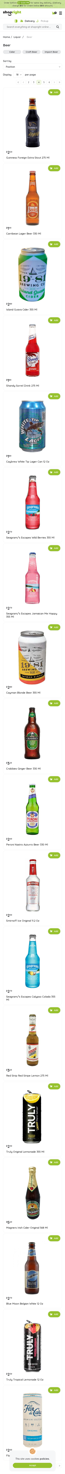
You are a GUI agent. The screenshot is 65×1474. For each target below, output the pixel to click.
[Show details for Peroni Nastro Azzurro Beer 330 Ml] (32, 809)
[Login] (16, 21)
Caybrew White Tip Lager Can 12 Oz (27, 461)
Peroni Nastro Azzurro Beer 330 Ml (27, 844)
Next (54, 82)
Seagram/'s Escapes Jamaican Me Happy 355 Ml (31, 615)
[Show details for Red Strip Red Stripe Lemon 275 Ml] (32, 1040)
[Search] (58, 27)
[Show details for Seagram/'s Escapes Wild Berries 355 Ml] (32, 502)
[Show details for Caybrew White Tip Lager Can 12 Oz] (32, 426)
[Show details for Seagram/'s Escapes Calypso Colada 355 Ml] (32, 961)
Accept (32, 1465)
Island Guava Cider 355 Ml (21, 309)
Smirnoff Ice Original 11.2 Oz (22, 920)
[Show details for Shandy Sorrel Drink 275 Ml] (32, 350)
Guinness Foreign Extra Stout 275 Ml (27, 157)
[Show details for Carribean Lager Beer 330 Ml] (32, 198)
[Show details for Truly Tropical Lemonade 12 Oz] (32, 1344)
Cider (12, 51)
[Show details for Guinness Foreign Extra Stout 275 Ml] (32, 122)
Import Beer (51, 51)
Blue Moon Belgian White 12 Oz (24, 1303)
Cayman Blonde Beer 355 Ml (23, 692)
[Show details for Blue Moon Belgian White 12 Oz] (32, 1268)
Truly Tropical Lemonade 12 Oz (24, 1379)
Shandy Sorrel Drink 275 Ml (22, 385)
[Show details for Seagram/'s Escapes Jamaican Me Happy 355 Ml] (32, 578)
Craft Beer (31, 51)
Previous (23, 82)
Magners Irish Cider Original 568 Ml (27, 1227)
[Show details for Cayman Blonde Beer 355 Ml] (32, 657)
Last (59, 82)
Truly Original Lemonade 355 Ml (25, 1151)
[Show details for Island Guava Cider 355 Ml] (32, 274)
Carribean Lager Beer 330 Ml (23, 233)
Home (6, 37)
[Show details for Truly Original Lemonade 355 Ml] (32, 1116)
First (18, 82)
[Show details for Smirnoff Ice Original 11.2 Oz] (32, 885)
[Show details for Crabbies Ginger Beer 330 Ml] (32, 733)
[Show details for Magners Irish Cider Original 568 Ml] (32, 1192)
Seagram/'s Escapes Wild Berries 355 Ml (30, 537)
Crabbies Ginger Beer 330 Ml (23, 768)
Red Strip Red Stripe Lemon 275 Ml (27, 1075)
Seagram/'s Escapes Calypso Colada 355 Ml (30, 998)
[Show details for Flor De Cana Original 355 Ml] (32, 1420)
